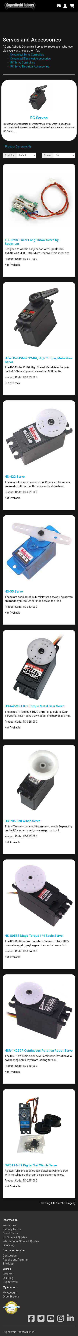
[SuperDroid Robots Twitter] (41, 1320)
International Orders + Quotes (21, 1241)
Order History (11, 1296)
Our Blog (8, 1278)
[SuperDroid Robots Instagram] (60, 1320)
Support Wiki (10, 1281)
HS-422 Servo (15, 476)
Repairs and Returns (15, 1259)
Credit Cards (10, 1233)
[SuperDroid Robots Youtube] (50, 1320)
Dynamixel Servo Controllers (27, 54)
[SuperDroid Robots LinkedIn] (70, 1320)
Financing (8, 1245)
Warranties (9, 1225)
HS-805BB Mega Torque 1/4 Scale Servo (34, 936)
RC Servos (39, 118)
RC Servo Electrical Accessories (29, 66)
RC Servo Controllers (22, 62)
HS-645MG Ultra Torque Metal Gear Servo (34, 706)
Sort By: (9, 155)
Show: (47, 155)
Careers (7, 1274)
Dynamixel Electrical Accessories (30, 58)
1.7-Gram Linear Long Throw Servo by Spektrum (31, 241)
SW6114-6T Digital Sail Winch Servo (31, 1165)
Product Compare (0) (18, 146)
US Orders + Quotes (15, 1237)
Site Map (8, 1263)
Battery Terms (12, 1229)
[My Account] (65, 6)
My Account (10, 1292)
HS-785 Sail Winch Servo (22, 821)
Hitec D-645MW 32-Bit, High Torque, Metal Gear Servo (39, 360)
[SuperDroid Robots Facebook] (31, 1320)
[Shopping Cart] (72, 6)
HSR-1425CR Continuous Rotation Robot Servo (39, 1050)
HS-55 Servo (14, 591)
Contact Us (10, 1255)
